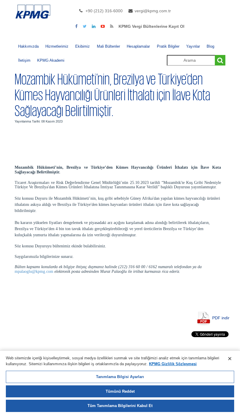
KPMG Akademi (50, 60)
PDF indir (220, 317)
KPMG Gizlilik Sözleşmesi (173, 364)
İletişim (24, 60)
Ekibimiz (82, 46)
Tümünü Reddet (120, 391)
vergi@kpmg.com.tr (153, 10)
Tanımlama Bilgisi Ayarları (120, 377)
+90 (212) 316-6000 (104, 10)
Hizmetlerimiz (56, 46)
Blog (210, 46)
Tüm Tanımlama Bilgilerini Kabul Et (120, 406)
